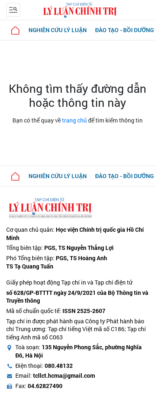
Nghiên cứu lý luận (58, 30)
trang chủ (74, 120)
